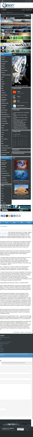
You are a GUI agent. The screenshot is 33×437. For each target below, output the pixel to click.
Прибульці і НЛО (9, 12)
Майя (2, 200)
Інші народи (3, 202)
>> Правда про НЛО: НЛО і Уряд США (20, 127)
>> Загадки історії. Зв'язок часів (19, 123)
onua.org (3, 12)
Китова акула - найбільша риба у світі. (21, 180)
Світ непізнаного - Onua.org (8, 5)
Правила (23, 9)
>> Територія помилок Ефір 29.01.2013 (20, 128)
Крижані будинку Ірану (21, 194)
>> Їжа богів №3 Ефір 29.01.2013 (19, 125)
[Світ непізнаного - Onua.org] (30, 1)
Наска (2, 198)
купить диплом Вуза (19, 212)
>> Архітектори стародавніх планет (19, 122)
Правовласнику (29, 9)
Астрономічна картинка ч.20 (21, 169)
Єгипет (2, 188)
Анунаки (2, 195)
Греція (2, 193)
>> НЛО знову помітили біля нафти (19, 124)
